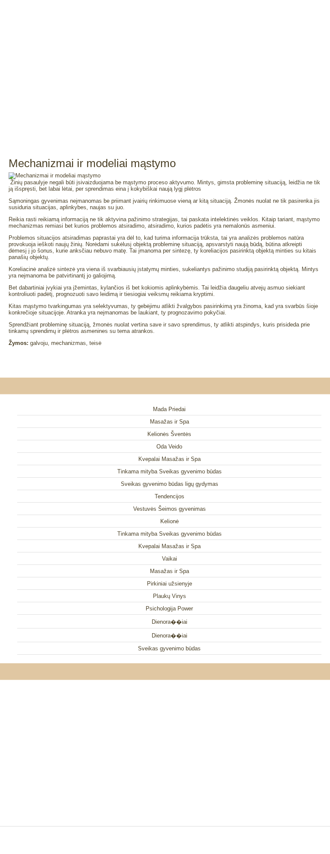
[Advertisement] (165, 69)
